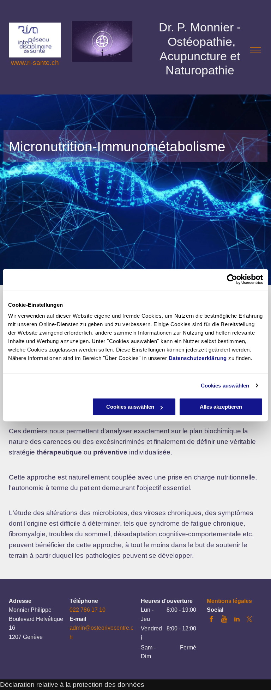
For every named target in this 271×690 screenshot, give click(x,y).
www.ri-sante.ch (35, 62)
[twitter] (249, 620)
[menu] (255, 50)
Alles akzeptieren (221, 407)
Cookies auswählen (225, 386)
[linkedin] (236, 620)
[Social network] (224, 620)
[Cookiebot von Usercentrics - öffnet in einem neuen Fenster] (232, 279)
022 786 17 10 (88, 610)
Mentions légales (229, 601)
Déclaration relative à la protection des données (72, 684)
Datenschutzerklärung (198, 358)
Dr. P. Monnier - (200, 27)
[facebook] (211, 620)
